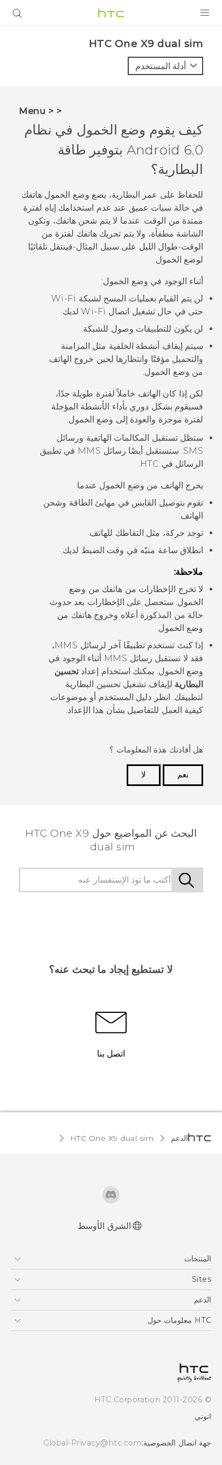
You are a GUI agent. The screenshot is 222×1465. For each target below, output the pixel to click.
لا (143, 774)
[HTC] (111, 12)
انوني (203, 1416)
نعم (183, 774)
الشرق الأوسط (104, 1226)
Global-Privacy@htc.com (92, 1443)
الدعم (179, 1138)
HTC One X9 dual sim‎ (112, 1138)
